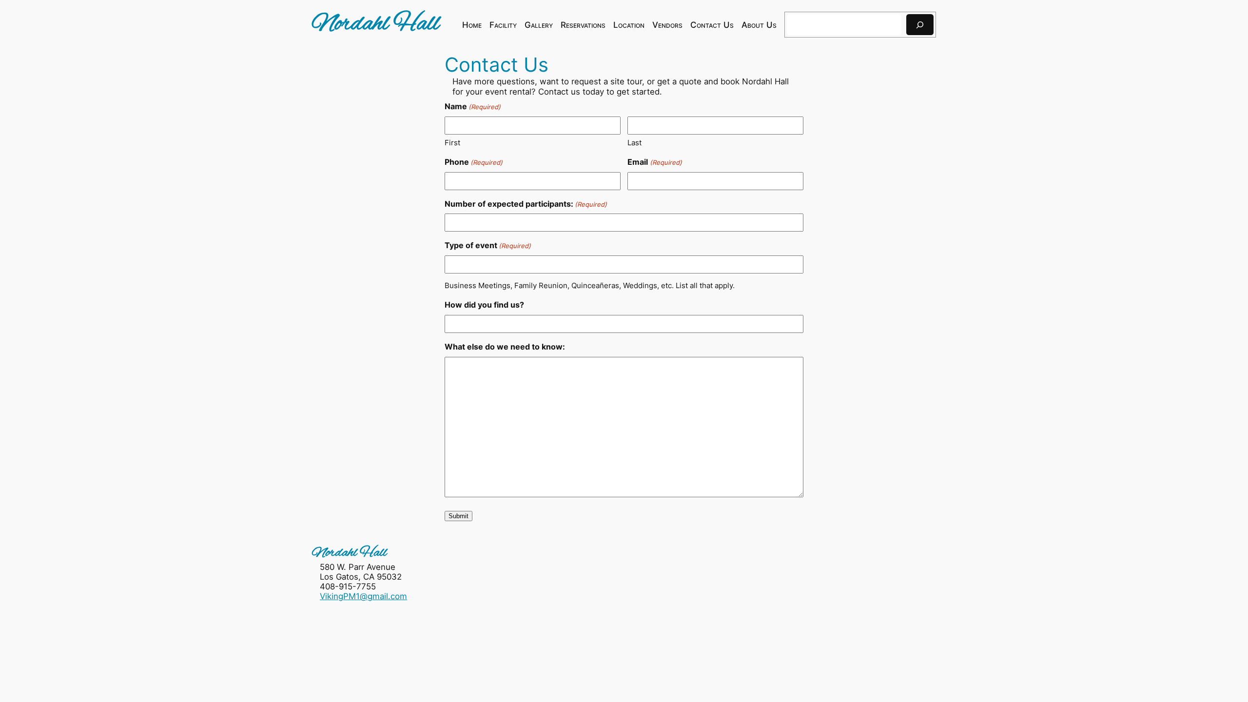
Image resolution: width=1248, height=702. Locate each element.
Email (654, 162)
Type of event (488, 245)
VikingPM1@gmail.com (363, 596)
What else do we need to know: (505, 346)
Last (634, 142)
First (452, 142)
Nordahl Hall (375, 24)
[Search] (920, 24)
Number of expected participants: (526, 204)
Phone (474, 162)
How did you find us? (484, 305)
